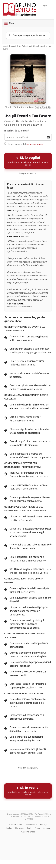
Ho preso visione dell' (25, 144)
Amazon (46, 828)
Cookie (9, 828)
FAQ (29, 828)
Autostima (26, 46)
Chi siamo (19, 828)
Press (37, 828)
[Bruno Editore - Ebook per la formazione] (19, 9)
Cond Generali (15, 824)
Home (4, 46)
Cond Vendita (31, 824)
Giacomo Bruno (28, 832)
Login (44, 5)
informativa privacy (34, 144)
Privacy (43, 824)
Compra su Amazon (28, 173)
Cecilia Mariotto (43, 107)
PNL (19, 46)
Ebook (12, 46)
